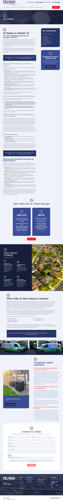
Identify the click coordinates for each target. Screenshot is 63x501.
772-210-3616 (56, 2)
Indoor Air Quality (22, 486)
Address (9, 443)
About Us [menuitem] (7, 7)
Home (21, 479)
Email (22, 232)
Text (18, 232)
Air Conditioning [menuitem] (13, 7)
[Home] (9, 2)
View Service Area (50, 66)
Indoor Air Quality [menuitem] (24, 7)
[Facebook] (54, 479)
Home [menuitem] (4, 7)
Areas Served (22, 488)
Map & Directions (29, 482)
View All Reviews (10, 404)
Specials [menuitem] (41, 7)
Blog (20, 490)
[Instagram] (57, 479)
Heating (21, 484)
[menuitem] (50, 34)
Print (25, 232)
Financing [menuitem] (37, 7)
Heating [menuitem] (18, 7)
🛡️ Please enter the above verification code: (14, 457)
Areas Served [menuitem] (31, 7)
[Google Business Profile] (51, 479)
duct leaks (19, 306)
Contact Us (56, 7)
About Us (21, 481)
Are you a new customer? (12, 446)
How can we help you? (11, 449)
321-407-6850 (39, 2)
